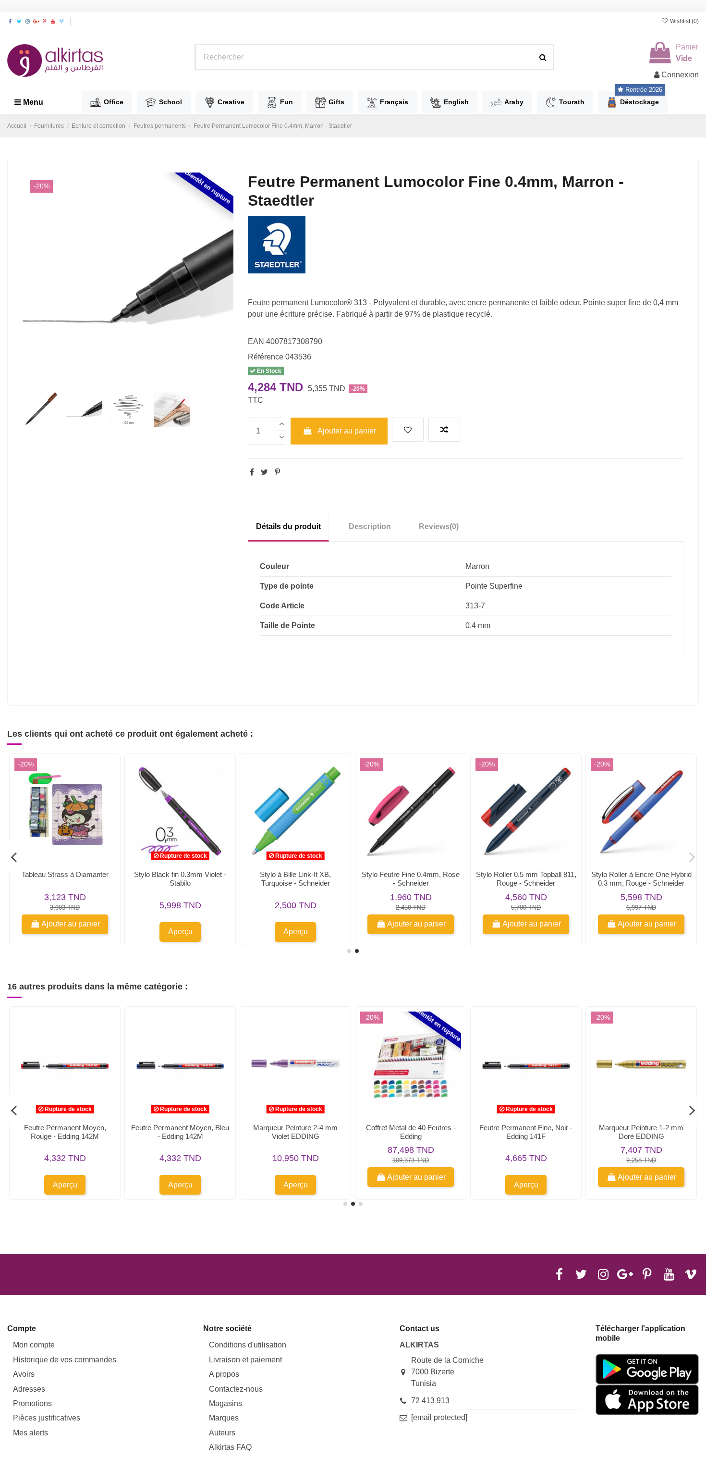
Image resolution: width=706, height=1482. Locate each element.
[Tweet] (264, 472)
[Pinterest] (277, 472)
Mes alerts (30, 1433)
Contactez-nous (236, 1389)
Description (370, 526)
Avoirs (24, 1374)
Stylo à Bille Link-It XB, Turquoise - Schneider (295, 878)
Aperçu (180, 931)
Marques (224, 1418)
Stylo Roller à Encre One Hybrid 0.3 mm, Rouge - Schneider (641, 878)
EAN (256, 341)
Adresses (29, 1389)
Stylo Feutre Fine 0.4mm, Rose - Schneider (411, 878)
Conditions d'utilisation (247, 1345)
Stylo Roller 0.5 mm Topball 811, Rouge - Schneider (526, 878)
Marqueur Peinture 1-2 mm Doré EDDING (641, 1132)
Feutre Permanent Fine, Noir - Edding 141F (525, 1132)
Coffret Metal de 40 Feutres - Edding (411, 1132)
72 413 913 (430, 1400)
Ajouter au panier (346, 431)
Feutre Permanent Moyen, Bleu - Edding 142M (180, 1132)
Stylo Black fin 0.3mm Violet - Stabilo (180, 878)
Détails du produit (288, 526)
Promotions (32, 1403)
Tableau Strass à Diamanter (65, 874)
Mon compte (34, 1345)
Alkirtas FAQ (230, 1447)
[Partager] (252, 472)
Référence (265, 357)
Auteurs (222, 1433)
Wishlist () (684, 21)
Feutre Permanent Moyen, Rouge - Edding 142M (65, 1132)
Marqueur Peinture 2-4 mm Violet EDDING (295, 1132)
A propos (224, 1374)
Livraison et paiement (245, 1360)
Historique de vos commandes (64, 1360)
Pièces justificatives (46, 1418)
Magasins (225, 1403)
